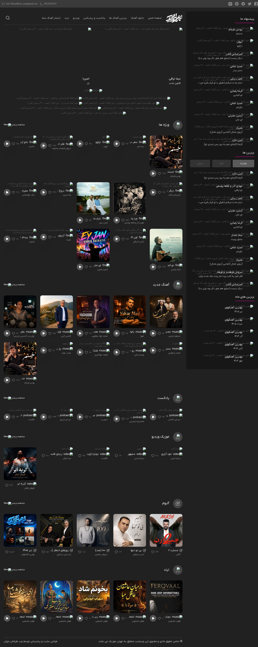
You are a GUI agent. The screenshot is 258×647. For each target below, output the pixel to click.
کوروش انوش (29, 488)
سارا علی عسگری (64, 554)
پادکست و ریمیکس (94, 18)
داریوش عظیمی (101, 554)
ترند (66, 18)
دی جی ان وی (65, 419)
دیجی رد (104, 419)
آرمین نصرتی (102, 269)
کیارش (32, 241)
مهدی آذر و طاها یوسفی (134, 222)
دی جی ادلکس (174, 419)
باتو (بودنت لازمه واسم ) (16, 142)
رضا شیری (67, 195)
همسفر (94, 332)
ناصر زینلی (103, 222)
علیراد (68, 239)
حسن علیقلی (138, 554)
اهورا (142, 336)
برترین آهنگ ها (118, 18)
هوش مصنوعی (174, 621)
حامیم (32, 146)
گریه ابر (21, 484)
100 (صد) (100, 550)
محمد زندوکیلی (174, 353)
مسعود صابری (175, 336)
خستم (171, 172)
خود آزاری (166, 454)
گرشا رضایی (176, 269)
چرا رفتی (133, 218)
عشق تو (166, 349)
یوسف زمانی (139, 354)
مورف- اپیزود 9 (87, 415)
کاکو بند (31, 419)
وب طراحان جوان (13, 641)
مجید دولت (66, 353)
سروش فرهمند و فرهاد (61, 148)
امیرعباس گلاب (174, 195)
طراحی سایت (50, 641)
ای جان (97, 265)
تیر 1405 (28, 550)
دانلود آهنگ (137, 18)
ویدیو (76, 18)
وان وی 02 (53, 415)
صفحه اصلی (155, 18)
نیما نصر (140, 146)
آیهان (106, 146)
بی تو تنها (136, 550)
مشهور (132, 454)
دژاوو (99, 142)
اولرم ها (57, 332)
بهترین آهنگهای (28, 554)
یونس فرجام (176, 176)
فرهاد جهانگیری (101, 354)
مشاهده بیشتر (18, 124)
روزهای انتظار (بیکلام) (56, 550)
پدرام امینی (176, 458)
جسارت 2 (173, 550)
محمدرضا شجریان (136, 421)
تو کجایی (169, 265)
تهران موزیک (116, 641)
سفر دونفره (131, 142)
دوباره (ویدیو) (91, 454)
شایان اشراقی (138, 241)
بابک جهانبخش (28, 195)
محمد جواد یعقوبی (100, 336)
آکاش (178, 554)
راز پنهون (56, 349)
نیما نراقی (67, 458)
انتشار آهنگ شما (51, 18)
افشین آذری (66, 336)
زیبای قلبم (56, 454)
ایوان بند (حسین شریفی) (24, 336)
